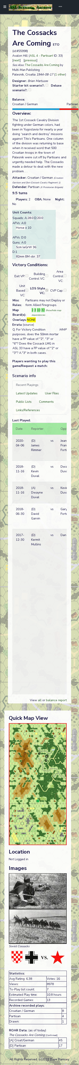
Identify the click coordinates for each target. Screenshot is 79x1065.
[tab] (27, 385)
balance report (56, 700)
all (39, 700)
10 (38, 310)
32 (43, 310)
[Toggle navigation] (59, 7)
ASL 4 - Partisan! (41, 56)
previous (30, 60)
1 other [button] (60, 74)
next (16, 60)
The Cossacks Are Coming (42, 65)
